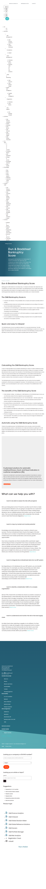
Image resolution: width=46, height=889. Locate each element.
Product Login (5, 184)
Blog (7, 170)
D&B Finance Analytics (10, 41)
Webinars (8, 177)
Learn (7, 173)
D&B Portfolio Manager (8, 211)
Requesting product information (8, 231)
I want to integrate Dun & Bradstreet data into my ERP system (24, 560)
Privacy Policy (8, 746)
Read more (27, 516)
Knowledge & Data (25, 3)
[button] (23, 13)
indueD (9, 53)
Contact (34, 3)
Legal (3, 746)
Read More (33, 552)
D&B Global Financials (10, 46)
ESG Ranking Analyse (10, 113)
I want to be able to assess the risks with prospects (21, 501)
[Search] (4, 781)
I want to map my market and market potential (20, 524)
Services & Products (13, 3)
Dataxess (10, 60)
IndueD (7, 218)
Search (5, 775)
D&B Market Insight (10, 85)
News (7, 171)
